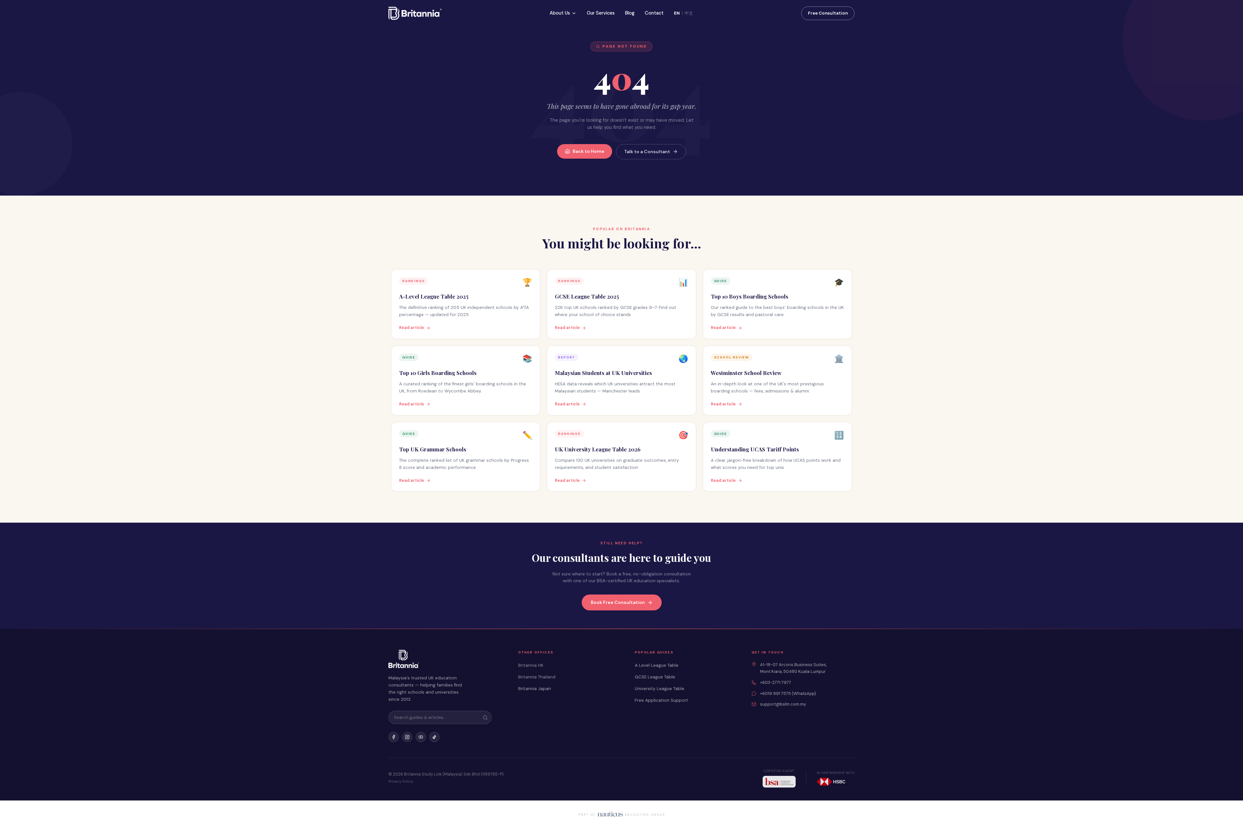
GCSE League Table (655, 677)
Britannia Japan (534, 688)
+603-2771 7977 (775, 682)
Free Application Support (661, 700)
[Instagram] (407, 737)
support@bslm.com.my (783, 704)
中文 (689, 13)
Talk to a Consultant (647, 151)
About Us (560, 13)
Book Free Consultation (618, 602)
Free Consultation (828, 13)
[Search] (485, 717)
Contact (654, 13)
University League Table (659, 688)
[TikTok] (434, 737)
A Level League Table (656, 665)
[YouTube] (421, 737)
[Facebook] (393, 737)
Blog (629, 13)
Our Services (601, 13)
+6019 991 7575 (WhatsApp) (788, 693)
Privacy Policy (400, 781)
